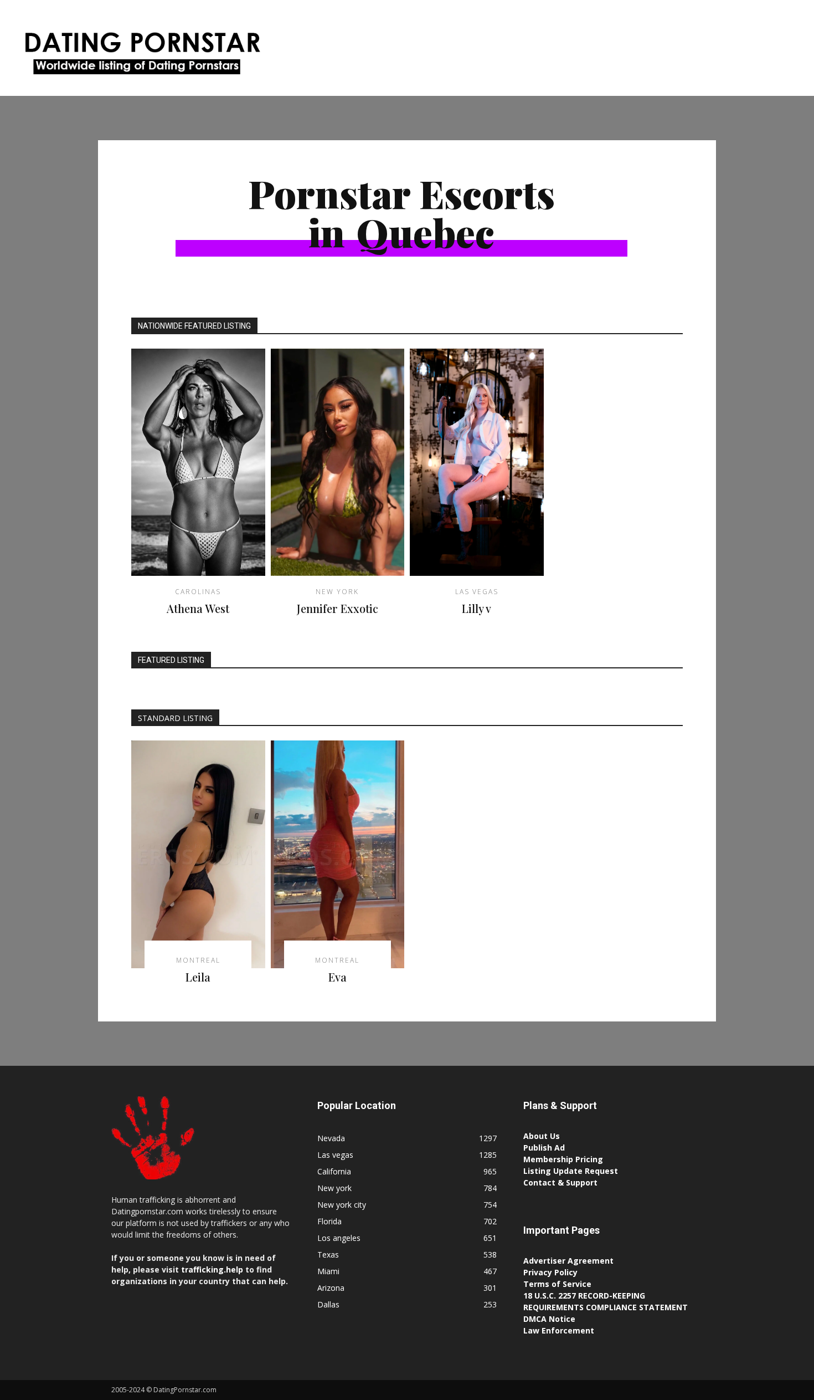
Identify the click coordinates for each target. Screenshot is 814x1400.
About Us (541, 1136)
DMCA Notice (549, 1319)
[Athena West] (198, 462)
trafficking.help (212, 1269)
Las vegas (476, 592)
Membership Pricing (563, 1159)
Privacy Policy (550, 1272)
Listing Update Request (570, 1171)
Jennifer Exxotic (337, 608)
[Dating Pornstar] (141, 56)
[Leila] (198, 854)
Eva (337, 976)
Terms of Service (557, 1284)
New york (337, 592)
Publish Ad (544, 1147)
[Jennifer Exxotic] (338, 462)
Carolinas (198, 592)
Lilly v (476, 608)
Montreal (400, 278)
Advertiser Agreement (568, 1260)
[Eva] (338, 854)
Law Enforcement (558, 1330)
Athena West (198, 608)
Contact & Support (560, 1182)
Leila (198, 976)
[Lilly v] (477, 462)
